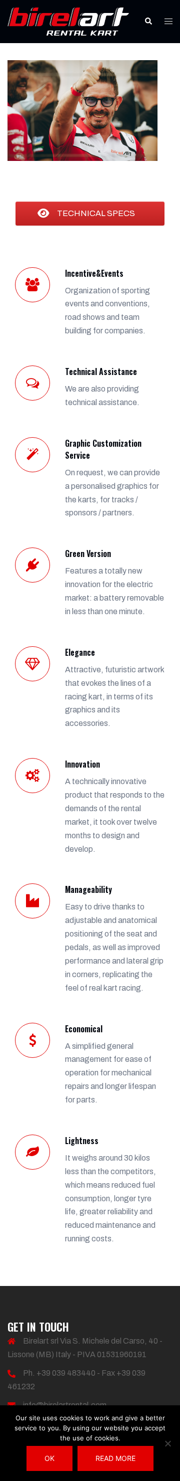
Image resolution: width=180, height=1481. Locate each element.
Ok (49, 1458)
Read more (116, 1458)
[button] (148, 22)
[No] (167, 1443)
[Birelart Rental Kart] (68, 21)
